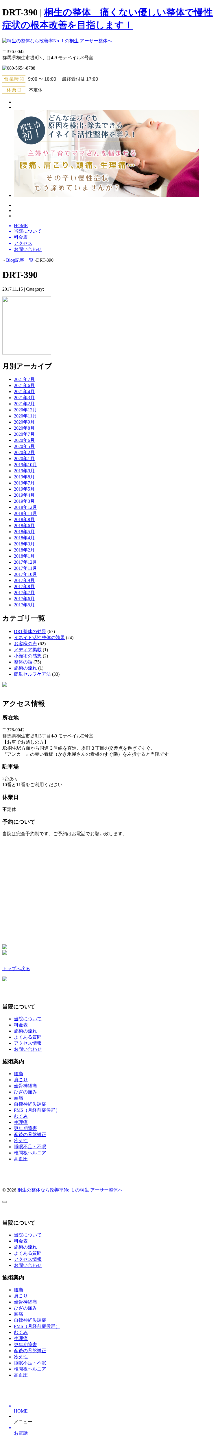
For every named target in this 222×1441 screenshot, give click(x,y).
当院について (28, 1018)
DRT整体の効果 (30, 631)
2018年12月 (25, 507)
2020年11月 (25, 415)
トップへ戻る (16, 968)
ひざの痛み (25, 1091)
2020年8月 (24, 428)
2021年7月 (24, 379)
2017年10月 (25, 574)
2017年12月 (25, 562)
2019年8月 (24, 476)
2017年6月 (24, 598)
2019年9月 (24, 470)
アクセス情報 (28, 1043)
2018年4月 (24, 537)
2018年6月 (24, 525)
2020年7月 (24, 434)
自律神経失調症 (30, 1104)
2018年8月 (24, 519)
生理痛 (21, 1122)
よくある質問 (28, 1037)
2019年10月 (25, 464)
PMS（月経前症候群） (37, 1110)
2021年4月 (24, 391)
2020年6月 (24, 440)
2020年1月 (24, 458)
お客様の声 (25, 643)
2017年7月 (24, 592)
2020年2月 (24, 452)
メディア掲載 (28, 649)
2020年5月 (24, 446)
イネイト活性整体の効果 (39, 637)
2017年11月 (25, 568)
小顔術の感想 (28, 655)
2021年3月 (24, 397)
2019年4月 (24, 495)
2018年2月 (24, 549)
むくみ (21, 1116)
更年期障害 (25, 1128)
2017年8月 (24, 586)
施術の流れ (25, 668)
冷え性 (21, 1140)
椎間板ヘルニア (30, 1152)
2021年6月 (24, 385)
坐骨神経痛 (25, 1085)
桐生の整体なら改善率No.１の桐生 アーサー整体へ (70, 1189)
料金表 (21, 1024)
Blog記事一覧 (20, 260)
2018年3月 (24, 543)
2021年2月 (24, 403)
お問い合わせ (28, 1049)
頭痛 (18, 1097)
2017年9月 (24, 580)
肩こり (21, 1079)
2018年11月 (25, 513)
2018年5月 (24, 531)
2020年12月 (25, 409)
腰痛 (18, 1073)
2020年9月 (24, 422)
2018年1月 (24, 556)
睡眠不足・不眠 (30, 1146)
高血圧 (21, 1158)
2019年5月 (24, 489)
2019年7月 (24, 482)
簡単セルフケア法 (32, 674)
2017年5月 (24, 604)
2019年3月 (24, 501)
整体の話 (23, 661)
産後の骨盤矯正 (30, 1134)
